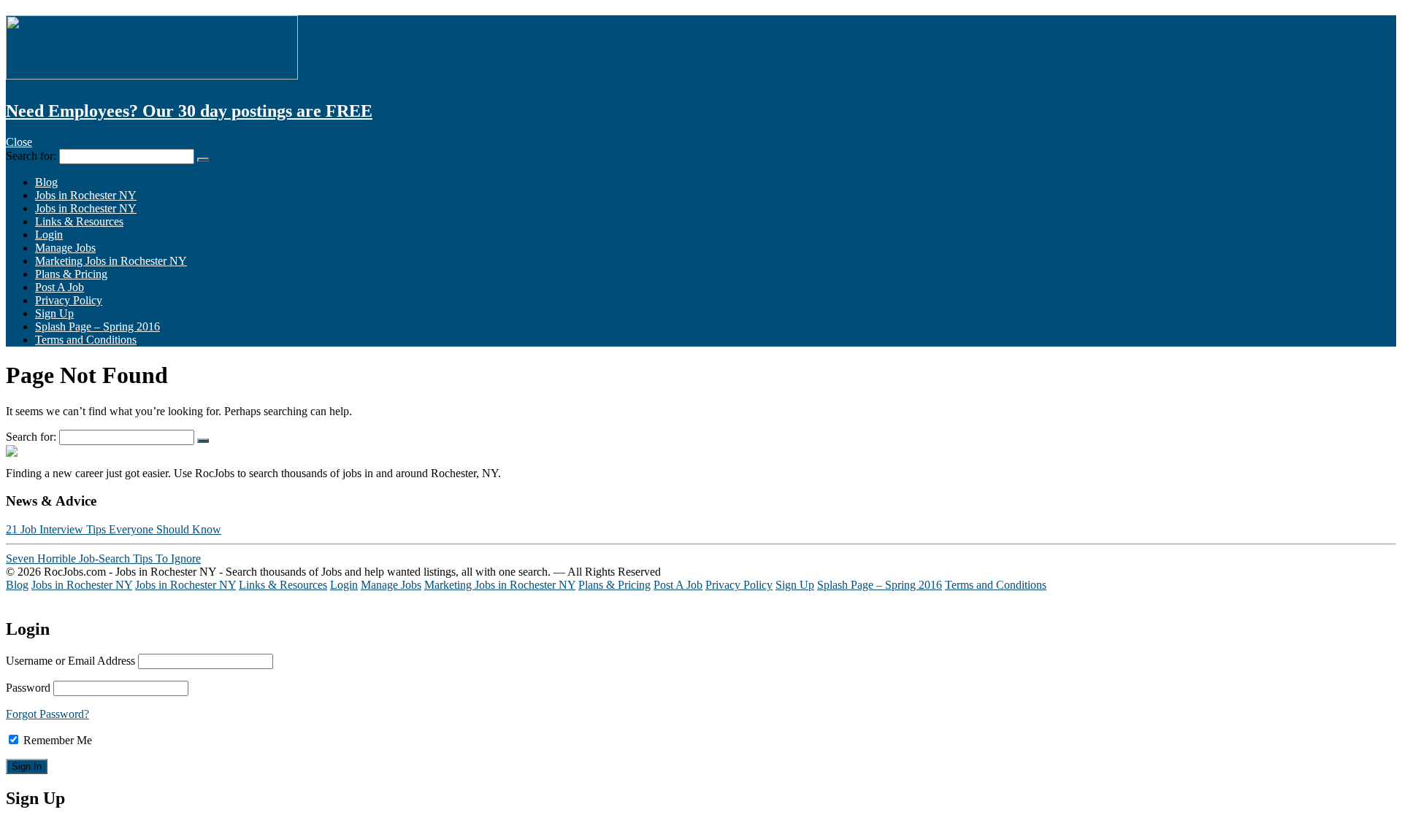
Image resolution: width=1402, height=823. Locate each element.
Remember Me (56, 740)
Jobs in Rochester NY (86, 195)
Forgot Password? (47, 714)
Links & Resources (79, 221)
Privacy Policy (68, 300)
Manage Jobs (65, 248)
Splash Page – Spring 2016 (97, 326)
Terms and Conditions (86, 339)
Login (49, 234)
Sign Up (54, 313)
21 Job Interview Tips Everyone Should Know (113, 529)
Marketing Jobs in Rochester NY (111, 261)
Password (28, 687)
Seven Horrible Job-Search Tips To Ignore (103, 558)
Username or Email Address (70, 660)
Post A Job (59, 287)
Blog (46, 182)
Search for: (31, 156)
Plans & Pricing (71, 274)
